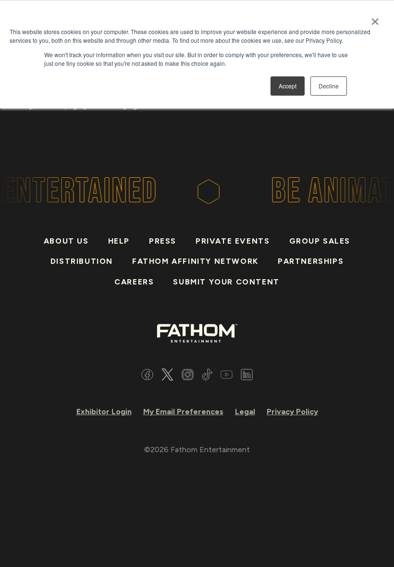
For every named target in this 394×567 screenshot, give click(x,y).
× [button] (375, 18)
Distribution (81, 261)
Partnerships (311, 261)
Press (162, 241)
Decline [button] (329, 86)
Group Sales (320, 241)
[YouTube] (227, 376)
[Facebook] (147, 376)
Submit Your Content (226, 281)
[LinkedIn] (247, 376)
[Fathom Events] (197, 332)
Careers (134, 281)
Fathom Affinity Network (195, 261)
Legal (245, 411)
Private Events (233, 241)
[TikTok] (207, 376)
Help (119, 241)
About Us (66, 241)
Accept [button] (287, 86)
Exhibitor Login (104, 411)
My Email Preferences (183, 411)
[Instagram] (188, 376)
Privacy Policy (292, 411)
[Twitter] (167, 376)
